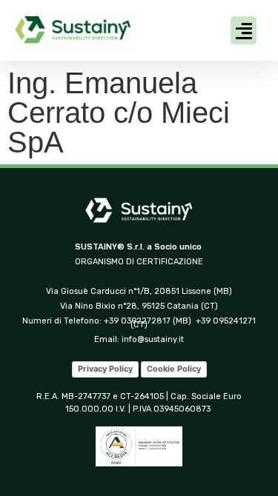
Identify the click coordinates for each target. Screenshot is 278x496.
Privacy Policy (105, 368)
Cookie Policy (174, 368)
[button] (244, 30)
